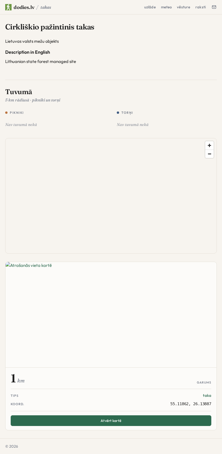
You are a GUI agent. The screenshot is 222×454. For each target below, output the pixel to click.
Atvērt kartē (111, 420)
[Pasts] (214, 7)
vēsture (183, 7)
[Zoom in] (209, 145)
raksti (200, 7)
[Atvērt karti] (111, 315)
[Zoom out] (209, 154)
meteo (166, 7)
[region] (111, 196)
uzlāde (150, 7)
